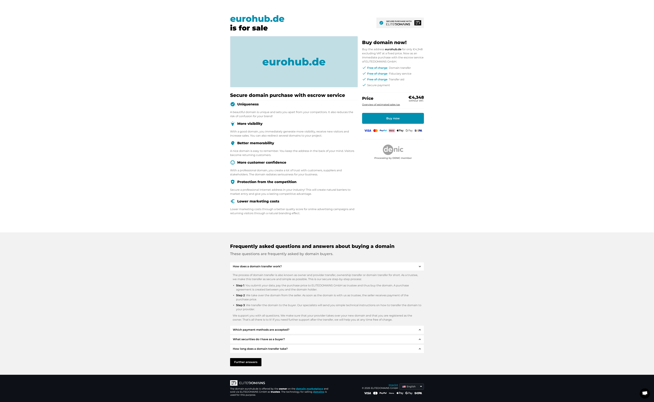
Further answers (245, 362)
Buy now (393, 118)
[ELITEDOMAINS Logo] (281, 383)
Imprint (393, 385)
